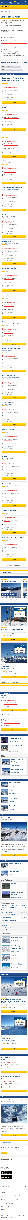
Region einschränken (16, 69)
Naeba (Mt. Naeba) (8, 375)
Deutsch (7, 1186)
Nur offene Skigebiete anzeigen (11, 25)
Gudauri (4, 214)
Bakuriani (5, 322)
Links (16, 1192)
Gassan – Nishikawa (9, 510)
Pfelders (3, 695)
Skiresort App (5, 1168)
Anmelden (4, 1152)
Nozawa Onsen (7, 241)
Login (16, 1199)
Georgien (6, 216)
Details (14, 102)
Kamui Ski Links (7, 402)
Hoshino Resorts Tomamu (11, 349)
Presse (3, 1199)
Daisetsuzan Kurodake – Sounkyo (13, 537)
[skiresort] (14, 2)
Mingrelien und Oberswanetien (15, 431)
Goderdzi (5, 456)
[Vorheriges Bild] (2, 590)
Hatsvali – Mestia (8, 483)
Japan (6, 82)
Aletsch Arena (5, 1057)
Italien (2, 697)
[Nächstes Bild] (26, 590)
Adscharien (11, 458)
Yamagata (18, 296)
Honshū (9, 189)
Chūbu (13, 189)
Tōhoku (13, 296)
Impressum (4, 1196)
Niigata (17, 377)
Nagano (17, 189)
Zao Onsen (5, 295)
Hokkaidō (10, 82)
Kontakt (3, 1192)
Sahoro (4, 161)
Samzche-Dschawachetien (14, 323)
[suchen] (25, 2)
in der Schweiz (12, 668)
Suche (5, 69)
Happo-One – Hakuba (9, 268)
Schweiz (3, 1059)
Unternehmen (19, 1196)
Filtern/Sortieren (9, 66)
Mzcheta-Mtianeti (12, 216)
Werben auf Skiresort (7, 1203)
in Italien (10, 1003)
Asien (3, 82)
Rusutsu (4, 107)
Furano (4, 134)
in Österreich (16, 630)
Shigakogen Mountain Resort (12, 188)
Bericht (13, 710)
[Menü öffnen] (2, 2)
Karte (18, 66)
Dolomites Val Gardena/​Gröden (10, 1076)
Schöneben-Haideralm (8, 715)
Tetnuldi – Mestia (8, 429)
